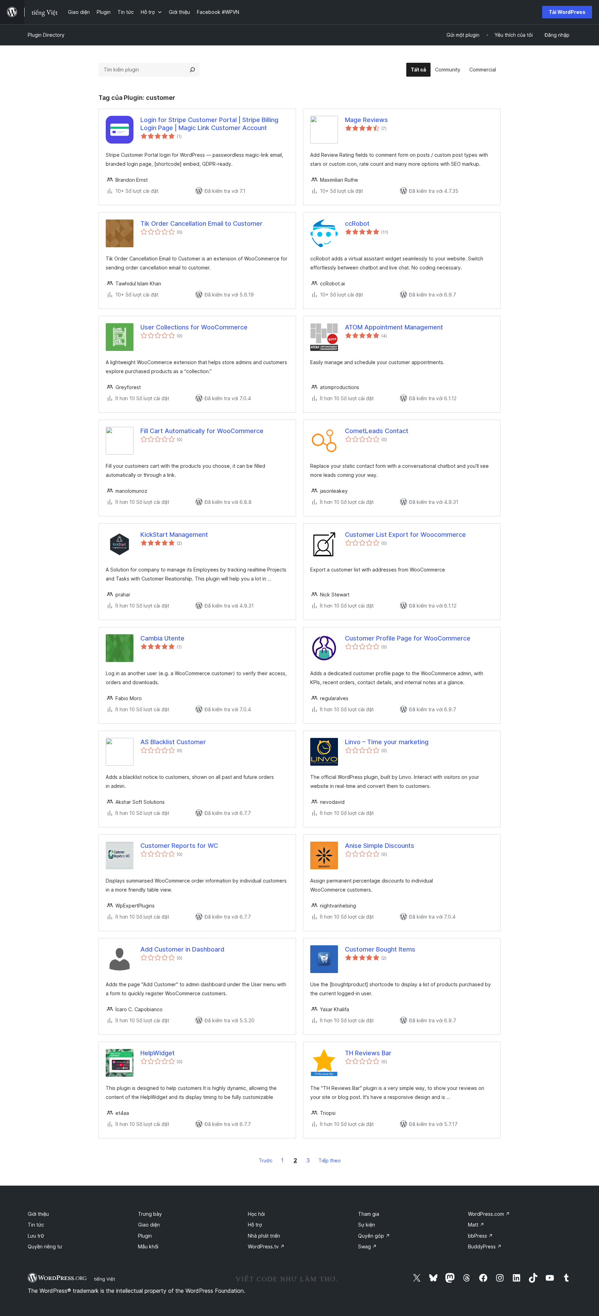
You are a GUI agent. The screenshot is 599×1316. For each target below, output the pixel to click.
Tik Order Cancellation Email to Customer (201, 223)
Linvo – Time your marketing (386, 742)
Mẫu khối (148, 1246)
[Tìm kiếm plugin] (192, 70)
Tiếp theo (329, 1160)
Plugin (145, 1236)
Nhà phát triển (264, 1236)
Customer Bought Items (380, 949)
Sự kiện (366, 1225)
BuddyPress (485, 1246)
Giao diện (149, 1225)
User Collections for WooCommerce (194, 327)
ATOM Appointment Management (394, 327)
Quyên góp (374, 1236)
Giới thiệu (38, 1214)
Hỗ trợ (255, 1225)
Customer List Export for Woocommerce (405, 534)
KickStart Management (174, 534)
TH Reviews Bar (368, 1053)
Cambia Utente (162, 638)
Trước (265, 1160)
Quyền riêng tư (45, 1246)
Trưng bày (150, 1214)
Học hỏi (256, 1214)
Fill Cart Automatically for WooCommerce (201, 431)
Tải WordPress (567, 12)
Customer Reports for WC (179, 845)
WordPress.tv (266, 1246)
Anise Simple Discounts (379, 845)
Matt (476, 1225)
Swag (367, 1246)
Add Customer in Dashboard (182, 949)
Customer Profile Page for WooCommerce (407, 638)
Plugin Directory (46, 35)
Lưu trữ (36, 1236)
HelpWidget (157, 1053)
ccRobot (357, 223)
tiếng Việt (104, 1279)
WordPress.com (489, 1214)
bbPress (480, 1236)
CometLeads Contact (376, 431)
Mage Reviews (366, 119)
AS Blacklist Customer (173, 742)
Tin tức (36, 1225)
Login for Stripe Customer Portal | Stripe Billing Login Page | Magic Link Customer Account (209, 123)
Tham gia (368, 1214)
